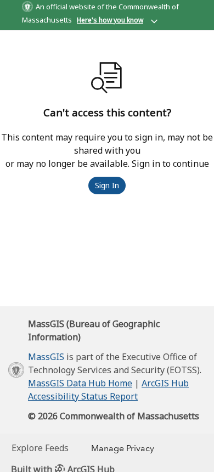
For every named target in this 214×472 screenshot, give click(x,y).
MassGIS (46, 357)
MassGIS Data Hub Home (80, 383)
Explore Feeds (40, 448)
